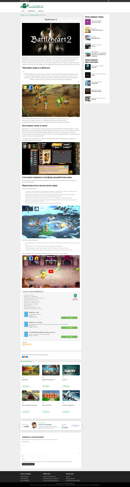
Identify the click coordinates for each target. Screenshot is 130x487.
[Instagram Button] (24, 1)
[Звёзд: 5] (30, 344)
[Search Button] (108, 1)
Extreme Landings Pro (68, 405)
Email (23, 459)
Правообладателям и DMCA (73, 480)
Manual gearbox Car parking (29, 405)
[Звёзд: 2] (25, 344)
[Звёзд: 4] (29, 344)
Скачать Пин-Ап (24, 478)
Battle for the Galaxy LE (48, 379)
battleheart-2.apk (34, 312)
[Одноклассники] (25, 357)
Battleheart (25, 379)
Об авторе (75, 425)
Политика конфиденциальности (51, 480)
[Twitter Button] (21, 1)
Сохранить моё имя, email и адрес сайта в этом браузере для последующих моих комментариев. (47, 461)
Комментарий (25, 441)
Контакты (41, 11)
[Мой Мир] (27, 357)
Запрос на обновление (26, 361)
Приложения (31, 11)
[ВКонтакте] (23, 357)
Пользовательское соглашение (50, 478)
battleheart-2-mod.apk (35, 322)
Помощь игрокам (70, 478)
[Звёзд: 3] (27, 344)
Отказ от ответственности (49, 476)
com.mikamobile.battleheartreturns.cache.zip (42, 332)
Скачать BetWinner (25, 480)
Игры (23, 11)
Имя (23, 456)
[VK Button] (28, 1)
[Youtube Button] (26, 1)
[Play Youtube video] (51, 271)
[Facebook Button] (22, 1)
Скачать (68, 317)
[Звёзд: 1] (23, 344)
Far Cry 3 (64, 379)
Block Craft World (46, 405)
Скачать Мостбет (24, 476)
